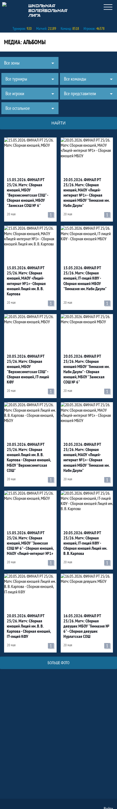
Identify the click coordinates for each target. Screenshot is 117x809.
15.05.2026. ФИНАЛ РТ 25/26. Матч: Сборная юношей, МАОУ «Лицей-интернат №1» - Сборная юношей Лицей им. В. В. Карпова (26, 280)
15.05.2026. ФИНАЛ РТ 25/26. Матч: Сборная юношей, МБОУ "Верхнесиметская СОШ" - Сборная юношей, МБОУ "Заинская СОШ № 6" (27, 192)
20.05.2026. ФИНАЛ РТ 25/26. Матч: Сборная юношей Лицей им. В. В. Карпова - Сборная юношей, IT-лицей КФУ (29, 626)
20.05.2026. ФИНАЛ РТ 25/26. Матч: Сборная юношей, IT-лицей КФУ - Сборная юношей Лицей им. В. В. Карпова (85, 543)
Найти (58, 123)
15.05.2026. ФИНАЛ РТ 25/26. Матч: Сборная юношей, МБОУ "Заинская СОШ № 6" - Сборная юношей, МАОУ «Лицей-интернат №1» (30, 543)
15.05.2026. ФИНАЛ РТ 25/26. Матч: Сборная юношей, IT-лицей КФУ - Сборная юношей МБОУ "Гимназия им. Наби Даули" (85, 278)
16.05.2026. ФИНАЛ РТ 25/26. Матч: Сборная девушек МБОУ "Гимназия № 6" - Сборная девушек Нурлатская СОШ (86, 626)
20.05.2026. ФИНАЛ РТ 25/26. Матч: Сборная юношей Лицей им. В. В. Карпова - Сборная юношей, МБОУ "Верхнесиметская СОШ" (29, 457)
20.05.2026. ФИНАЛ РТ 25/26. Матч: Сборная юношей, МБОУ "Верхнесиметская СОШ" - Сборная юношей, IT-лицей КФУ (28, 369)
